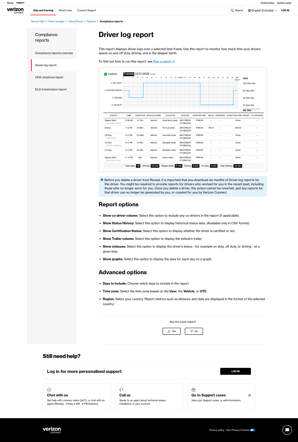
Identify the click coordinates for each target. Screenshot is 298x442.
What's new (65, 10)
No (196, 331)
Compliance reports (111, 21)
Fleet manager (56, 21)
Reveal (10, 3)
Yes (174, 331)
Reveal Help (37, 21)
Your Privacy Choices (238, 430)
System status (267, 3)
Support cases (284, 3)
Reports (91, 21)
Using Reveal (75, 21)
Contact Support (86, 10)
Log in (285, 10)
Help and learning (43, 10)
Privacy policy (216, 430)
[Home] (15, 10)
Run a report (162, 61)
